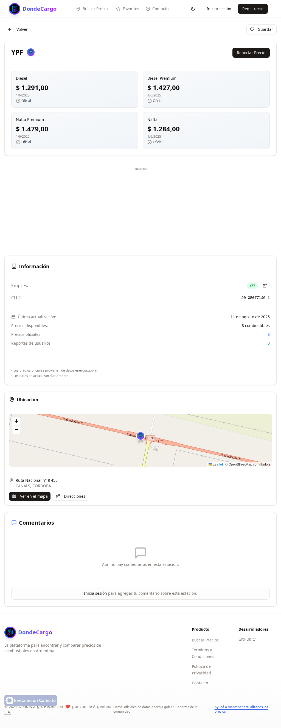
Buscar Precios (205, 640)
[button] (140, 435)
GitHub (244, 639)
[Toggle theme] (193, 9)
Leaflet (217, 464)
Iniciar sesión (219, 8)
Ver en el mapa (34, 496)
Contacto (200, 682)
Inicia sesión (95, 593)
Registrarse (252, 8)
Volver (22, 29)
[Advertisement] (140, 210)
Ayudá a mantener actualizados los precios (241, 709)
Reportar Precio (251, 52)
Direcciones (74, 496)
